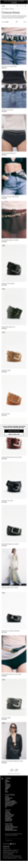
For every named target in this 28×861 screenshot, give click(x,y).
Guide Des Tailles (9, 805)
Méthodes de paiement (10, 804)
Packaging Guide (8, 819)
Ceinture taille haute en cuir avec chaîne (11, 674)
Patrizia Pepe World (9, 814)
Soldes (6, 791)
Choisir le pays (8, 820)
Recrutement (8, 817)
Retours (7, 796)
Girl (6, 790)
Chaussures (7, 784)
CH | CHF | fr (8, 840)
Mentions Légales (9, 828)
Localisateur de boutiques (11, 802)
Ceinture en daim (6, 413)
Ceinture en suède (6, 370)
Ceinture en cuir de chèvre (8, 283)
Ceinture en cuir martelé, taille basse (10, 630)
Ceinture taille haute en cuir (8, 327)
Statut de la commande (10, 801)
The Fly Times (8, 813)
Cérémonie (7, 787)
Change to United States (14, 434)
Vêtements (7, 781)
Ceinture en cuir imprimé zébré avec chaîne (12, 761)
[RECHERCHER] (17, 6)
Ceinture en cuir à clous (7, 109)
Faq (6, 807)
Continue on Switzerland (14, 431)
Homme (6, 788)
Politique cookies (9, 825)
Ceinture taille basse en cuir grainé (10, 240)
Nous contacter (8, 798)
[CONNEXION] (20, 6)
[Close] (26, 2)
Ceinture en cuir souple (7, 500)
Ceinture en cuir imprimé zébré (9, 66)
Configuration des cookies (11, 830)
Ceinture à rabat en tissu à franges (10, 587)
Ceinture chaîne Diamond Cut (9, 153)
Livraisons (7, 799)
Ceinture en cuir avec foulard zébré (10, 196)
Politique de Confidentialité (11, 827)
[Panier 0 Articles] (25, 6)
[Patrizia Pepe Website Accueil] (4, 6)
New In (6, 780)
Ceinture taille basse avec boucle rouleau (12, 457)
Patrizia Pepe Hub (9, 816)
